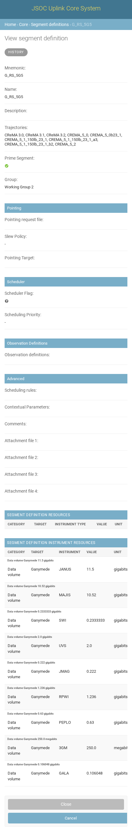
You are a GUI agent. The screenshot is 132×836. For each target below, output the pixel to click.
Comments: (15, 424)
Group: (11, 179)
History (16, 52)
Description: (16, 111)
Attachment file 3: (21, 474)
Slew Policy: (16, 236)
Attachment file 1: (21, 440)
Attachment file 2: (21, 457)
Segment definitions (50, 24)
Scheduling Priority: (23, 315)
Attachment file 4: (21, 491)
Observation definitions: (27, 355)
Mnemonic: (15, 68)
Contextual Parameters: (27, 407)
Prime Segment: (19, 158)
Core (23, 24)
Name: (11, 89)
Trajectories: (16, 127)
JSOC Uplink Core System (66, 8)
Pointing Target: (20, 258)
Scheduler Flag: (19, 293)
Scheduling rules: (21, 390)
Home (10, 24)
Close (66, 804)
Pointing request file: (24, 219)
